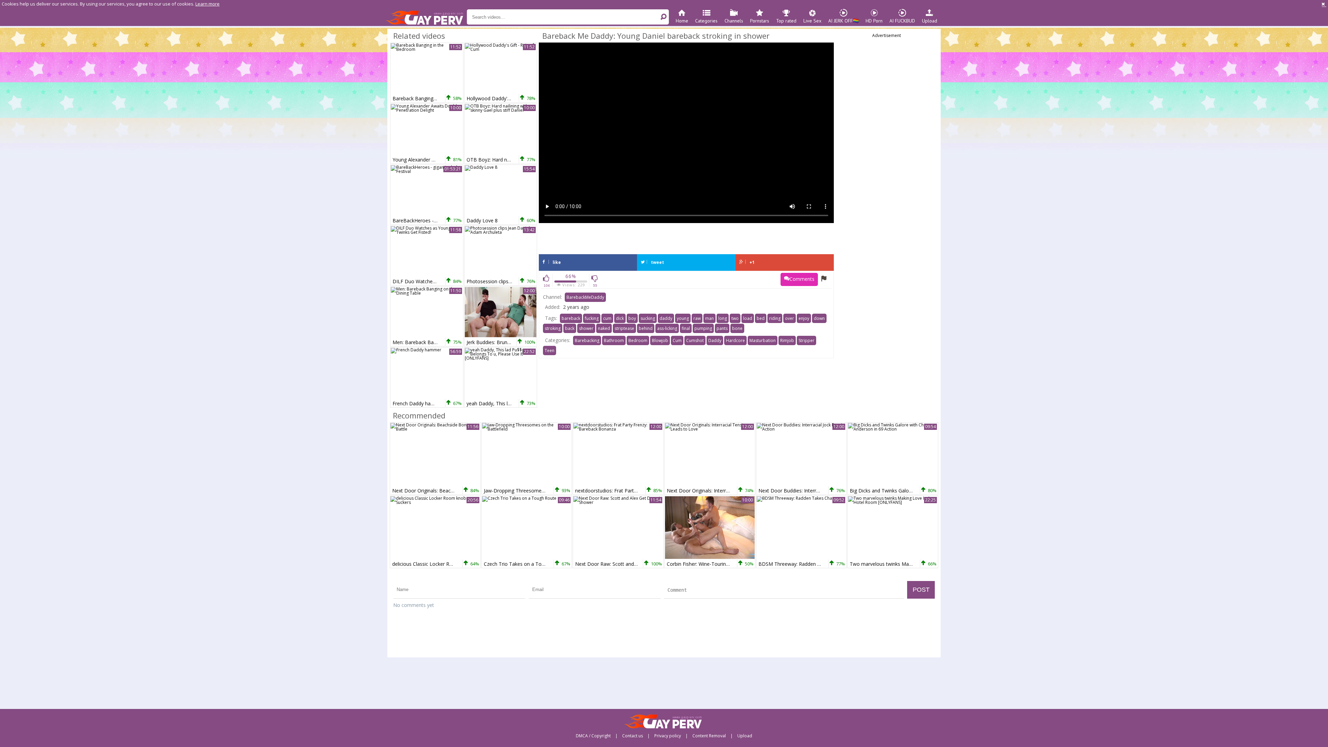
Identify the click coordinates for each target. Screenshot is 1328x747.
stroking (553, 328)
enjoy (804, 318)
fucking (592, 318)
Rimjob (787, 340)
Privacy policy (667, 736)
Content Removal (709, 736)
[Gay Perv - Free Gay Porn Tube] (426, 17)
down (819, 318)
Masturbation (762, 340)
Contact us (632, 736)
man (709, 318)
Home (682, 21)
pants (722, 328)
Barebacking (587, 340)
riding (775, 318)
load (747, 318)
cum (607, 318)
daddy (666, 318)
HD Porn (874, 21)
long (722, 318)
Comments (802, 279)
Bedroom (637, 340)
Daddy (714, 340)
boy (632, 318)
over (789, 318)
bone (737, 328)
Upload (929, 21)
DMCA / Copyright (593, 736)
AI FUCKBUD (902, 21)
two (735, 318)
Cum (677, 340)
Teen (549, 350)
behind (646, 328)
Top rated (786, 21)
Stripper (806, 340)
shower (586, 328)
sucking (647, 318)
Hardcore (735, 340)
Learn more (207, 4)
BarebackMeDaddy (585, 297)
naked (604, 328)
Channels (734, 21)
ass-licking (667, 328)
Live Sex (812, 21)
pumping (703, 328)
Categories (706, 21)
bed (761, 318)
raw (697, 318)
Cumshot (695, 340)
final (686, 328)
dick (620, 318)
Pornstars (759, 21)
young (683, 318)
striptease (624, 328)
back (569, 328)
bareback (571, 318)
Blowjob (660, 340)
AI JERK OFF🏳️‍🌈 (843, 21)
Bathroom (614, 340)
